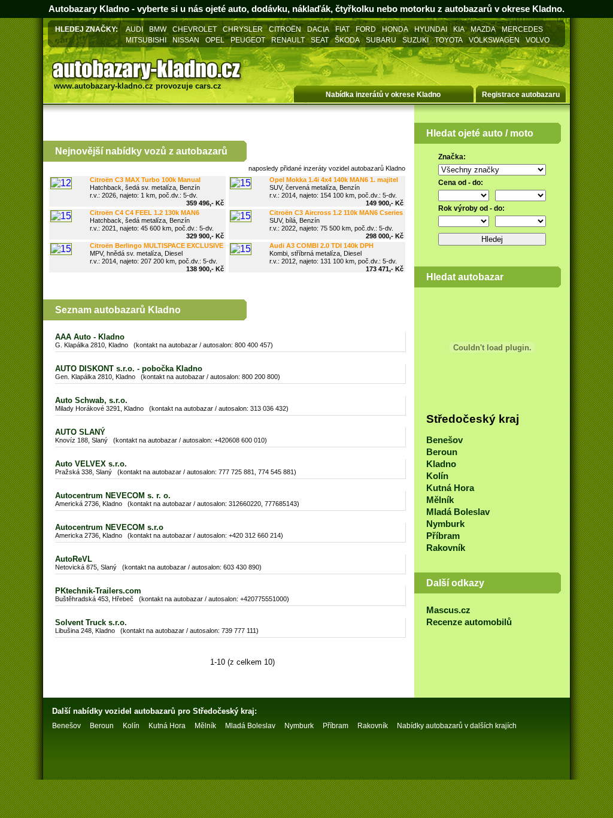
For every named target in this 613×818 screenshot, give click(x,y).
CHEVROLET (194, 29)
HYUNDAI (430, 29)
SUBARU (381, 40)
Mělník (440, 500)
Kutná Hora (450, 488)
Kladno (441, 464)
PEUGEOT (247, 40)
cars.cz (208, 85)
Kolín (437, 476)
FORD (366, 29)
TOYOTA (449, 40)
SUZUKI (415, 40)
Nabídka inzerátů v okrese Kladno (383, 94)
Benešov (444, 440)
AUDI (134, 29)
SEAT (320, 40)
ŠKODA (347, 40)
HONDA (395, 29)
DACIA (318, 29)
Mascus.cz (448, 610)
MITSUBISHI (146, 40)
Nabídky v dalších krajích (457, 726)
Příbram (443, 536)
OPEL (214, 40)
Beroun (441, 452)
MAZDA (483, 29)
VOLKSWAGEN (494, 40)
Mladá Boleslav (458, 512)
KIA (459, 29)
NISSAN (185, 40)
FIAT (342, 29)
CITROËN (285, 29)
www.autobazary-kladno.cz (103, 85)
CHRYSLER (243, 29)
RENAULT (288, 40)
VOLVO (538, 40)
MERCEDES (522, 29)
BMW (157, 29)
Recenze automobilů (469, 622)
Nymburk (445, 524)
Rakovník (445, 548)
